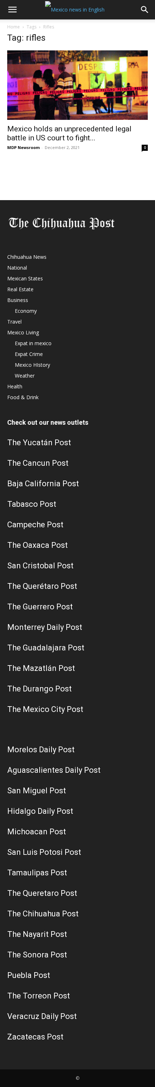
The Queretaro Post (42, 893)
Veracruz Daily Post (42, 1016)
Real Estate (20, 289)
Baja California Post (43, 483)
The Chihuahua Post (43, 913)
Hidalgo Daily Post (40, 811)
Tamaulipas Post (37, 872)
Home (13, 27)
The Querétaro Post (42, 586)
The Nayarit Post (37, 934)
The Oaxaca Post (37, 545)
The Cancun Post (37, 463)
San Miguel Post (36, 790)
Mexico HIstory (32, 364)
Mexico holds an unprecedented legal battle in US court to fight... (69, 133)
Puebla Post (28, 975)
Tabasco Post (31, 504)
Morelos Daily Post (41, 749)
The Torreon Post (38, 995)
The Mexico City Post (45, 709)
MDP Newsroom (23, 147)
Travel (14, 321)
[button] (12, 9)
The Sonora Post (37, 954)
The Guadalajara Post (45, 647)
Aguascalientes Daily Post (54, 770)
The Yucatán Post (39, 442)
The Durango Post (39, 688)
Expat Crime (29, 354)
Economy (26, 310)
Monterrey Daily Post (44, 627)
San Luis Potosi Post (44, 852)
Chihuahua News (26, 256)
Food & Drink (23, 397)
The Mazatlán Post (41, 668)
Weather (25, 375)
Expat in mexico (33, 343)
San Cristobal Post (40, 565)
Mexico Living (23, 332)
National (17, 267)
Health (14, 386)
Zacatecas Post (35, 1036)
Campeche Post (35, 524)
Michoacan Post (36, 831)
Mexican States (25, 278)
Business (17, 300)
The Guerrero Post (40, 606)
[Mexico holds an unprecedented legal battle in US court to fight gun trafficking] (77, 85)
